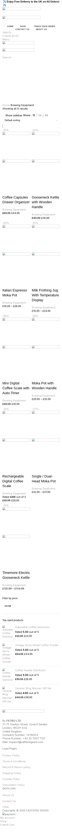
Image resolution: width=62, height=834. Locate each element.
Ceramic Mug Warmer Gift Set (33, 688)
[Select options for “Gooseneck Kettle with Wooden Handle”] (36, 191)
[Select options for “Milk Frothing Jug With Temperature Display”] (36, 284)
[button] (6, 191)
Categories (9, 78)
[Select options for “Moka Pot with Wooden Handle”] (36, 377)
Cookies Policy (11, 779)
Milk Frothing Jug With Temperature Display (45, 295)
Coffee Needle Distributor (30, 670)
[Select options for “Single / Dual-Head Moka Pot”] (36, 470)
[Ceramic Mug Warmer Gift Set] (7, 695)
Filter (8, 606)
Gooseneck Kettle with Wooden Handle (45, 202)
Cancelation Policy (13, 784)
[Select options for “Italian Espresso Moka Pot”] (6, 284)
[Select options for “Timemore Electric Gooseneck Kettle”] (6, 566)
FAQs (5, 807)
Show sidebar (13, 115)
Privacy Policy (11, 755)
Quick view (15, 191)
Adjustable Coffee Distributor (32, 627)
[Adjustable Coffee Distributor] (7, 631)
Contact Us (9, 801)
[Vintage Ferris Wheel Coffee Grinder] (7, 653)
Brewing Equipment (14, 209)
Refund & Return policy (16, 767)
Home (6, 105)
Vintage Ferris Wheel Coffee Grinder (37, 645)
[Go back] (6, 63)
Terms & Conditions (14, 761)
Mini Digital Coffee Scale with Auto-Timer (15, 388)
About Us (8, 795)
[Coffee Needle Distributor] (7, 675)
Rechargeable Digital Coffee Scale (13, 481)
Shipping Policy (11, 773)
